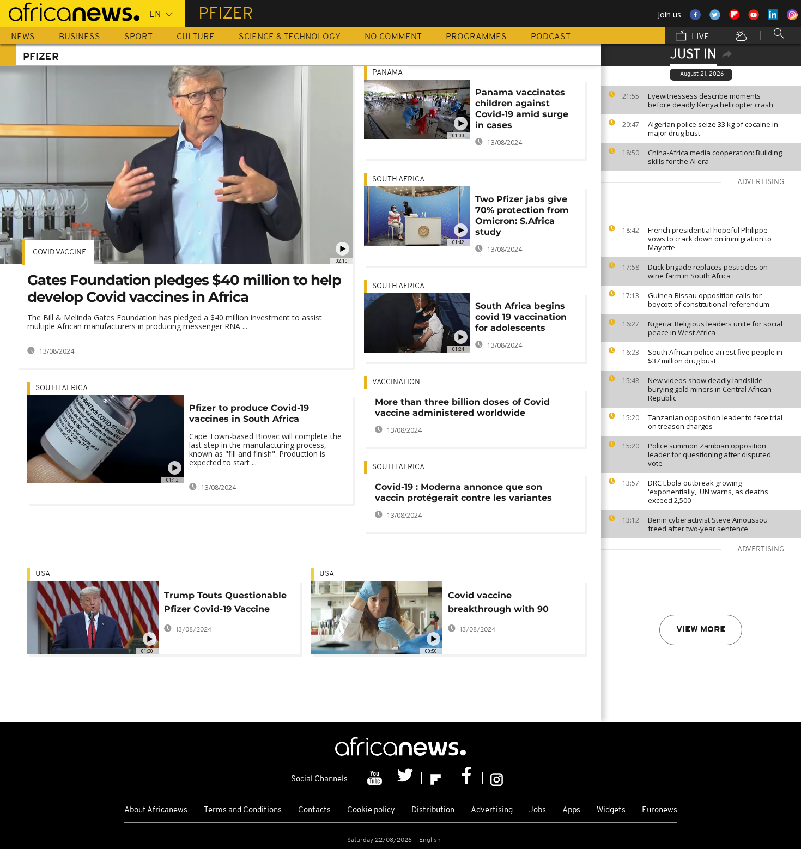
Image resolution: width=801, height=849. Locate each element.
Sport (138, 37)
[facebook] (467, 778)
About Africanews (155, 810)
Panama (387, 73)
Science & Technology (290, 37)
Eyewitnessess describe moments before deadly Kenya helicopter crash (710, 100)
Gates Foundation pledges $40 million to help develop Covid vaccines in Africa (184, 288)
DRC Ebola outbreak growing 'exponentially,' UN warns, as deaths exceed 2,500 (708, 491)
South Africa (61, 388)
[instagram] (497, 778)
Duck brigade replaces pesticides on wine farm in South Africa (708, 271)
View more (700, 630)
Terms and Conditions (243, 810)
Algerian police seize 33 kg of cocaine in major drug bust (713, 128)
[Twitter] (406, 778)
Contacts (314, 810)
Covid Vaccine (59, 252)
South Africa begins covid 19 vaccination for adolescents (521, 317)
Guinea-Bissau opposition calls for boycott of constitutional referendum (708, 299)
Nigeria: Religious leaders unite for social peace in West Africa (715, 328)
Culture (196, 37)
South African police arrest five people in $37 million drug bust (715, 356)
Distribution (432, 810)
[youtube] (376, 778)
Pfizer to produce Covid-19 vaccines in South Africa (249, 413)
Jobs (537, 810)
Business (79, 37)
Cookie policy (371, 810)
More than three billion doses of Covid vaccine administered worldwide (462, 407)
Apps (571, 810)
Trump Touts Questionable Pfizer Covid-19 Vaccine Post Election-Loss (225, 604)
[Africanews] (69, 11)
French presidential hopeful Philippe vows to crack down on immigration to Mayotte (710, 239)
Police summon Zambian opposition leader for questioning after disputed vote (709, 454)
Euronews (659, 810)
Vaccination (396, 382)
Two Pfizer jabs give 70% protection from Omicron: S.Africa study (522, 215)
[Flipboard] (437, 778)
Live (699, 37)
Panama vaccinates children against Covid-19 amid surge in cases (521, 108)
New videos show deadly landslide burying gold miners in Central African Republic (710, 389)
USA (42, 574)
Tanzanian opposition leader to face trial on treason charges (715, 421)
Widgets (611, 810)
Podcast (551, 37)
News (23, 37)
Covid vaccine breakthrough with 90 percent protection (498, 604)
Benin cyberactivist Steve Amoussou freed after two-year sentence (708, 524)
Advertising (492, 810)
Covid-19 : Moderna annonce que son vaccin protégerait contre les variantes (463, 492)
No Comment (393, 37)
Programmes (476, 37)
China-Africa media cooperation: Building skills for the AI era (715, 157)
